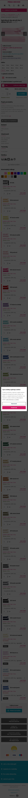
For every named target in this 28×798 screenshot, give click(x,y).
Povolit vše (14, 407)
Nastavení (14, 403)
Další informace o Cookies (12, 399)
